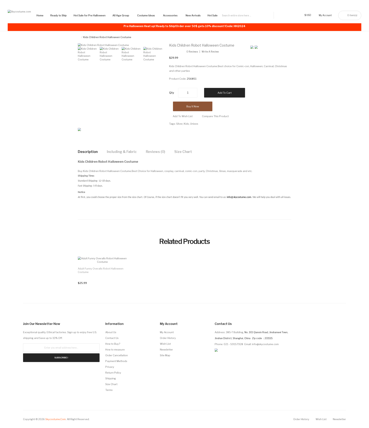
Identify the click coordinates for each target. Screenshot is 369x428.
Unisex (194, 123)
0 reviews (192, 52)
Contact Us (112, 338)
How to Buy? (112, 343)
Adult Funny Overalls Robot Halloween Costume (100, 270)
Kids (186, 123)
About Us (110, 332)
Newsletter (166, 349)
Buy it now (192, 106)
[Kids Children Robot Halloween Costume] (88, 53)
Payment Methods (116, 361)
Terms (109, 389)
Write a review (210, 52)
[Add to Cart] (120, 263)
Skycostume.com (55, 419)
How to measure (115, 349)
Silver (179, 123)
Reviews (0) (155, 152)
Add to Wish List (183, 116)
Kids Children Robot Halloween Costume (107, 37)
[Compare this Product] (120, 264)
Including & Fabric (122, 152)
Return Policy (113, 372)
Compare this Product (215, 116)
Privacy (109, 366)
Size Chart (183, 152)
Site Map (165, 355)
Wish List (165, 343)
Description (88, 152)
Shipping (110, 378)
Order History (168, 338)
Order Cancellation (116, 355)
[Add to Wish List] (120, 263)
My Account (167, 332)
